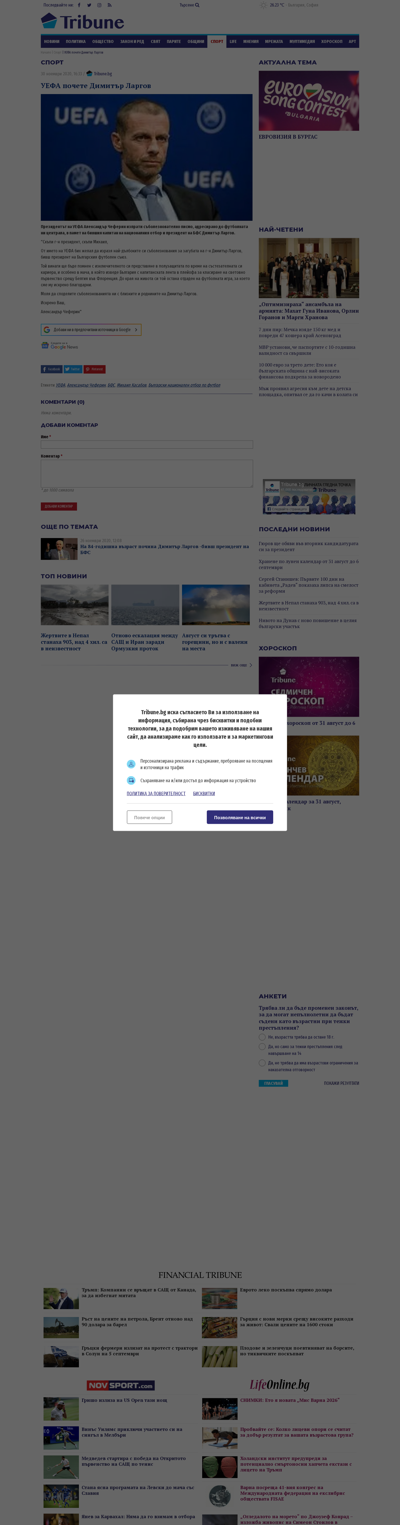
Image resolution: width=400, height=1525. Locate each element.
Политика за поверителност (156, 793)
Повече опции (149, 817)
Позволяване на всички (240, 817)
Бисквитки (204, 793)
